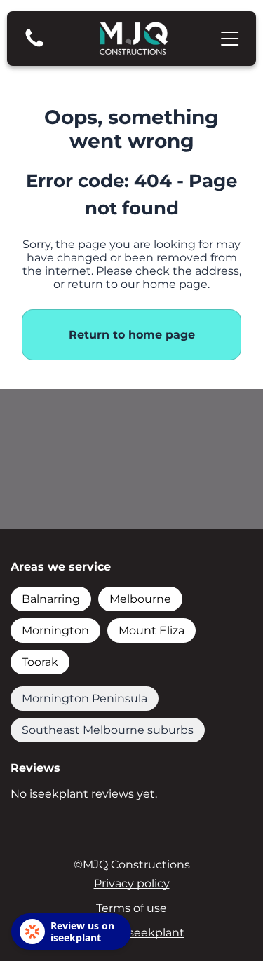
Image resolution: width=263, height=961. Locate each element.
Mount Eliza (151, 630)
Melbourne (140, 599)
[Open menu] (229, 38)
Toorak (40, 662)
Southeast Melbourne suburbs (108, 730)
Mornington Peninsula (84, 698)
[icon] (34, 46)
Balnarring (51, 599)
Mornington (55, 630)
